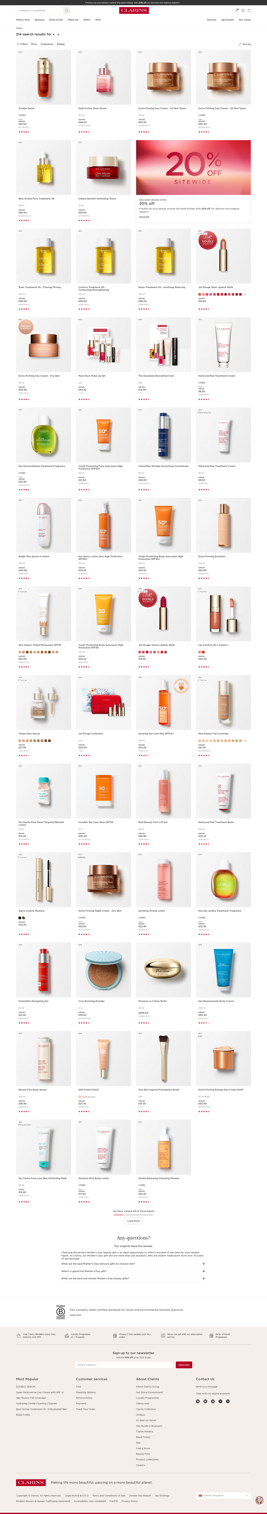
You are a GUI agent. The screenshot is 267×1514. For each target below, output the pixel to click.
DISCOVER (144, 217)
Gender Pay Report (140, 1495)
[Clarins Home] (134, 10)
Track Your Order (85, 1409)
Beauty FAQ (143, 1454)
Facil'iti (114, 1501)
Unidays (140, 1415)
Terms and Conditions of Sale (108, 1495)
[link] (193, 181)
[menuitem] (237, 10)
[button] (133, 1263)
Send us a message (206, 1386)
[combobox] (223, 1495)
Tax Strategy (162, 1495)
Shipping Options (86, 1392)
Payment (81, 1403)
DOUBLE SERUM (25, 1386)
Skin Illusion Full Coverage (31, 1398)
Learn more (75, 1315)
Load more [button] (133, 1221)
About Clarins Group (147, 1386)
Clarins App (142, 1403)
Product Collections (147, 1459)
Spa (138, 1442)
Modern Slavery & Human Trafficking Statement (43, 1501)
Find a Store (143, 1448)
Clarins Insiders (144, 1431)
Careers (140, 1465)
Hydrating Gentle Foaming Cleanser (36, 1403)
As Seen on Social (146, 1420)
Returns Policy (84, 1398)
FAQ (78, 1386)
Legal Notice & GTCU (77, 1495)
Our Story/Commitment (149, 1392)
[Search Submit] (66, 10)
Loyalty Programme (147, 1398)
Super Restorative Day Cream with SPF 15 (40, 1392)
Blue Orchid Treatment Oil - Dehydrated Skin (41, 1409)
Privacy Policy (130, 1501)
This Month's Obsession (149, 1426)
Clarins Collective (146, 1409)
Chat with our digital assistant (213, 1393)
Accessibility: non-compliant (90, 1501)
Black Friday (23, 1415)
